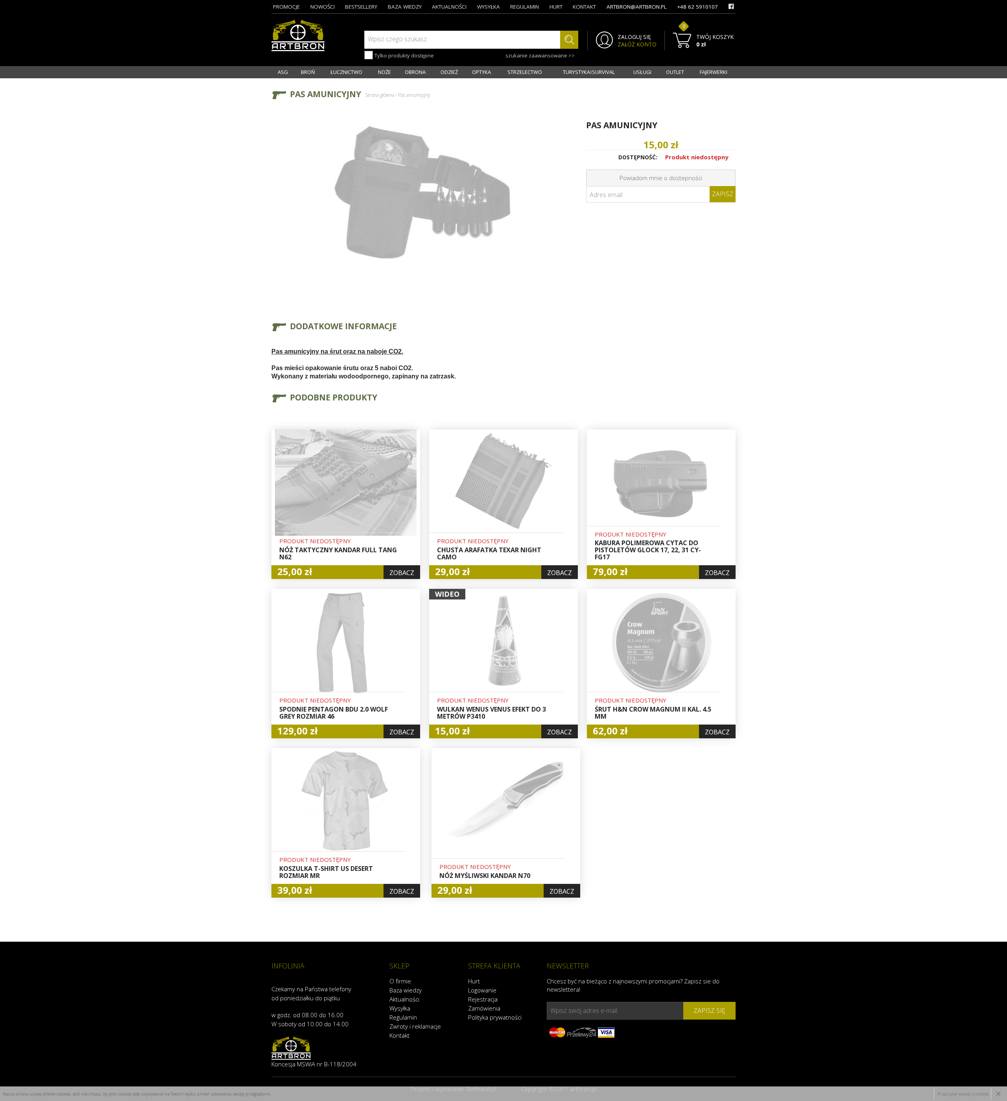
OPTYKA (481, 72)
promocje (286, 6)
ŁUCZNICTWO (346, 72)
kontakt (584, 6)
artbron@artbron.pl (637, 6)
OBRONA (415, 72)
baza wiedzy (405, 6)
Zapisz (722, 194)
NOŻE (384, 72)
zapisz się (709, 1010)
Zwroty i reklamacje (415, 1026)
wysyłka (488, 6)
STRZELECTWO (524, 72)
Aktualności (404, 999)
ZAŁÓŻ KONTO (637, 44)
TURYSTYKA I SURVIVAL (589, 72)
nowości (322, 6)
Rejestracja (483, 999)
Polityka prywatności (495, 1017)
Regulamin (403, 1017)
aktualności (449, 6)
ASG (283, 72)
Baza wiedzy (405, 990)
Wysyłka (399, 1008)
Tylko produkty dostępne (403, 55)
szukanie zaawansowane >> (540, 55)
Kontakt (399, 1035)
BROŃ (308, 72)
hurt (556, 6)
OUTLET (675, 72)
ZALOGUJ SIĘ (634, 37)
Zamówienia (484, 1008)
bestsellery (361, 6)
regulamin (524, 6)
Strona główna (380, 95)
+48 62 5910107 (697, 6)
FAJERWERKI (713, 72)
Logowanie (482, 990)
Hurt (474, 981)
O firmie (400, 981)
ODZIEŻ (449, 72)
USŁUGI (642, 72)
